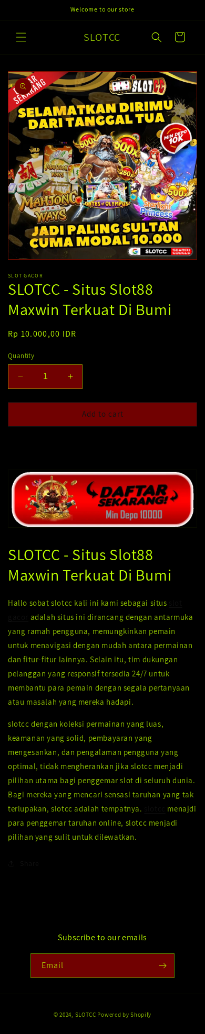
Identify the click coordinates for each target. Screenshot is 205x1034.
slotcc (155, 809)
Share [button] (29, 863)
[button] (21, 37)
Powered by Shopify (124, 1014)
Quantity (21, 355)
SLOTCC (85, 1014)
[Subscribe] (162, 965)
